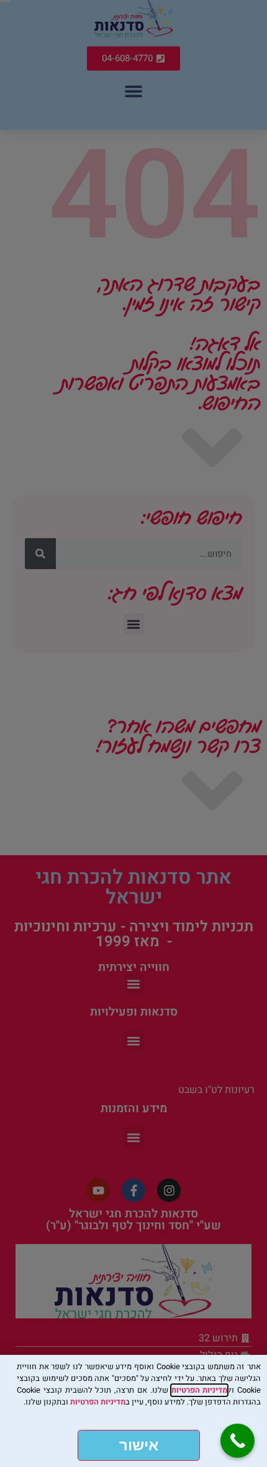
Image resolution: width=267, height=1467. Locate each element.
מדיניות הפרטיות (199, 1390)
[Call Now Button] (237, 1441)
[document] (133, 733)
